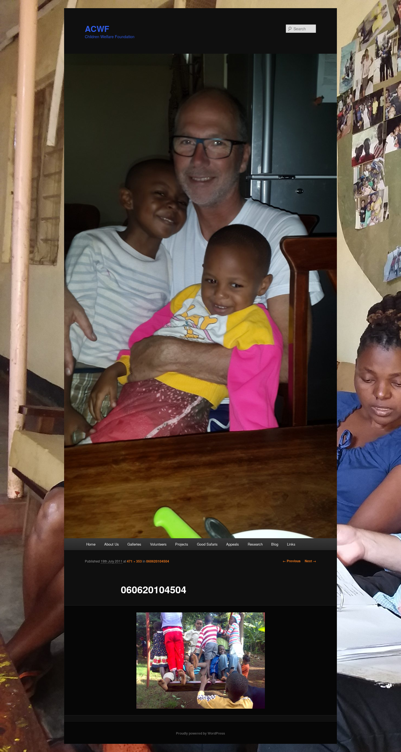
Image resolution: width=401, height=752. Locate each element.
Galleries (134, 544)
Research (255, 544)
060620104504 (157, 561)
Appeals (232, 544)
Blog (274, 544)
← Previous (292, 560)
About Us (111, 544)
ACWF (97, 28)
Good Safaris (207, 544)
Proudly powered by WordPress (200, 733)
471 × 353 (134, 561)
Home (90, 544)
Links (291, 544)
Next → (310, 560)
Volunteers (158, 544)
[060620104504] (200, 660)
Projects (181, 544)
